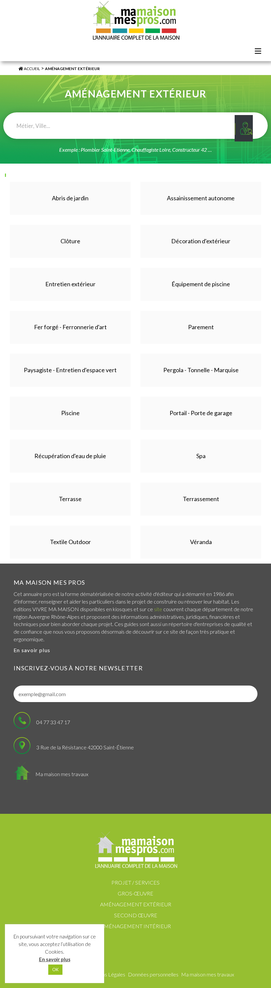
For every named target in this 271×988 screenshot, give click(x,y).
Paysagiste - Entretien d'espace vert (70, 370)
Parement (201, 327)
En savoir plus (32, 650)
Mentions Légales (105, 974)
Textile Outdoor (70, 541)
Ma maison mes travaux (61, 774)
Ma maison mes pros (49, 582)
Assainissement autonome (201, 198)
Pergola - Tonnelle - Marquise (201, 370)
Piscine (70, 412)
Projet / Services (135, 882)
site (158, 609)
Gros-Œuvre (135, 893)
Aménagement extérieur (135, 904)
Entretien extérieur (70, 284)
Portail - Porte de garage (201, 412)
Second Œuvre (135, 915)
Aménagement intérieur (135, 926)
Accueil (31, 68)
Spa (201, 455)
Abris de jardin (70, 198)
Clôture (70, 241)
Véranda (201, 541)
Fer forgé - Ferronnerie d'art (70, 327)
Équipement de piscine (201, 284)
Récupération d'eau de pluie (70, 455)
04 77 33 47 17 (53, 722)
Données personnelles (153, 974)
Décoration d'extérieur (200, 241)
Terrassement (201, 498)
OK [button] (55, 969)
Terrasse (70, 498)
